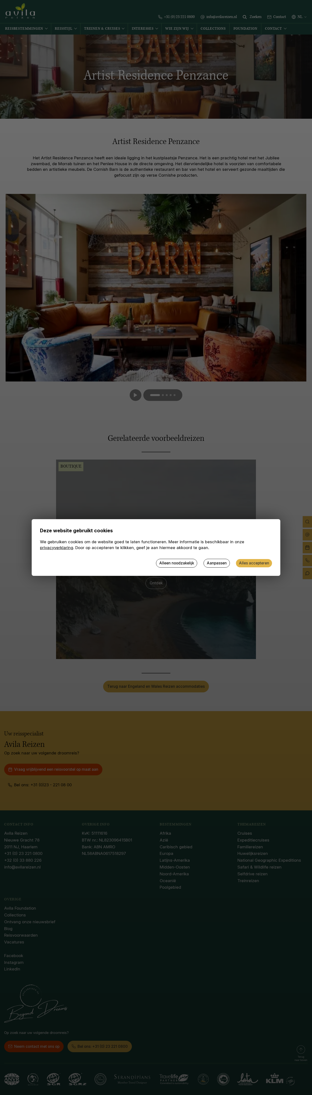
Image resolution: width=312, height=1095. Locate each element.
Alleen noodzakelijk (176, 563)
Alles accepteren (254, 563)
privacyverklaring (56, 547)
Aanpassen (217, 563)
